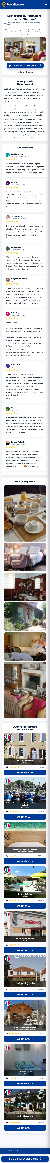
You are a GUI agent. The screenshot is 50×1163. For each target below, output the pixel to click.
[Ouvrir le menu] (45, 4)
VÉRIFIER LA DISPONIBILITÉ (27, 1158)
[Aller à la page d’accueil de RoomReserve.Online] (13, 4)
